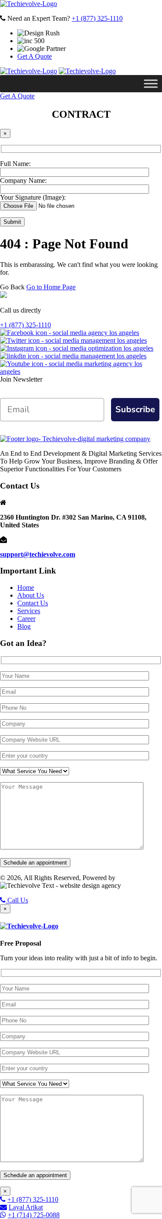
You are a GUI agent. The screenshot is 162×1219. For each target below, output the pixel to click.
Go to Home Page (51, 287)
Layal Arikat (26, 1207)
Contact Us (32, 603)
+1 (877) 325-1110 (97, 18)
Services (28, 610)
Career (26, 618)
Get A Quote (34, 56)
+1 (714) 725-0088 (34, 1215)
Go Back (12, 287)
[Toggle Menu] (151, 83)
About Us (30, 595)
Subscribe (135, 409)
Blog (24, 626)
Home (25, 587)
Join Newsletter (21, 379)
